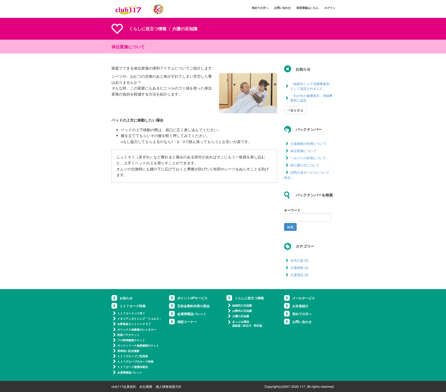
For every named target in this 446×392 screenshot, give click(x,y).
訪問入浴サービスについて (309, 172)
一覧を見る (295, 110)
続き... (288, 177)
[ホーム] (139, 9)
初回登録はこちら (307, 8)
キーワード (292, 210)
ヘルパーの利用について (308, 158)
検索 (290, 227)
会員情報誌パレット (129, 372)
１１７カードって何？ (131, 313)
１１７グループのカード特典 (135, 361)
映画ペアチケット (128, 335)
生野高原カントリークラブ (134, 324)
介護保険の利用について (308, 143)
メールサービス (303, 298)
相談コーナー (187, 321)
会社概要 (145, 386)
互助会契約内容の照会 (193, 305)
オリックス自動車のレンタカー (136, 329)
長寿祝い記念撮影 (128, 351)
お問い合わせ (282, 8)
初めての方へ (260, 8)
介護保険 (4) (299, 267)
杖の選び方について (305, 165)
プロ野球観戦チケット (131, 340)
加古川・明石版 (252, 325)
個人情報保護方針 (169, 386)
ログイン (329, 8)
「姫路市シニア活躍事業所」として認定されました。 (311, 86)
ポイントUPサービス (192, 298)
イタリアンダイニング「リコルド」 (139, 318)
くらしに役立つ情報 (148, 28)
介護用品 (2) (299, 274)
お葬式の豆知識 (242, 311)
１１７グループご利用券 (132, 356)
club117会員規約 (124, 386)
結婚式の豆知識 (242, 305)
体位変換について (303, 150)
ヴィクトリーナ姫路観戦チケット (138, 345)
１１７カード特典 (133, 305)
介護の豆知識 (240, 316)
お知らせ (126, 298)
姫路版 (236, 325)
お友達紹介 (300, 305)
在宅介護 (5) (299, 260)
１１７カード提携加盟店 (132, 367)
